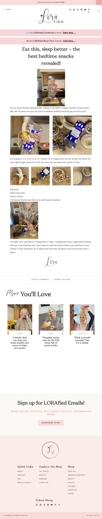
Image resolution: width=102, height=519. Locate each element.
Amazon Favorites (76, 475)
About (20, 471)
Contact (21, 475)
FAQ (19, 479)
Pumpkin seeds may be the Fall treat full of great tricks (51, 341)
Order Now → (69, 33)
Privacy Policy (24, 482)
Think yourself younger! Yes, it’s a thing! (82, 340)
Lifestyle (43, 482)
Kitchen (71, 486)
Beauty (42, 475)
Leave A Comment (40, 279)
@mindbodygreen (32, 159)
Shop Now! (60, 2)
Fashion (43, 479)
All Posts (44, 471)
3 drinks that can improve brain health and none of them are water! (20, 342)
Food (19, 333)
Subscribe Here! (51, 423)
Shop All (72, 471)
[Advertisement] (51, 376)
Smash (97, 515)
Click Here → (69, 41)
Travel (71, 494)
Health (82, 333)
